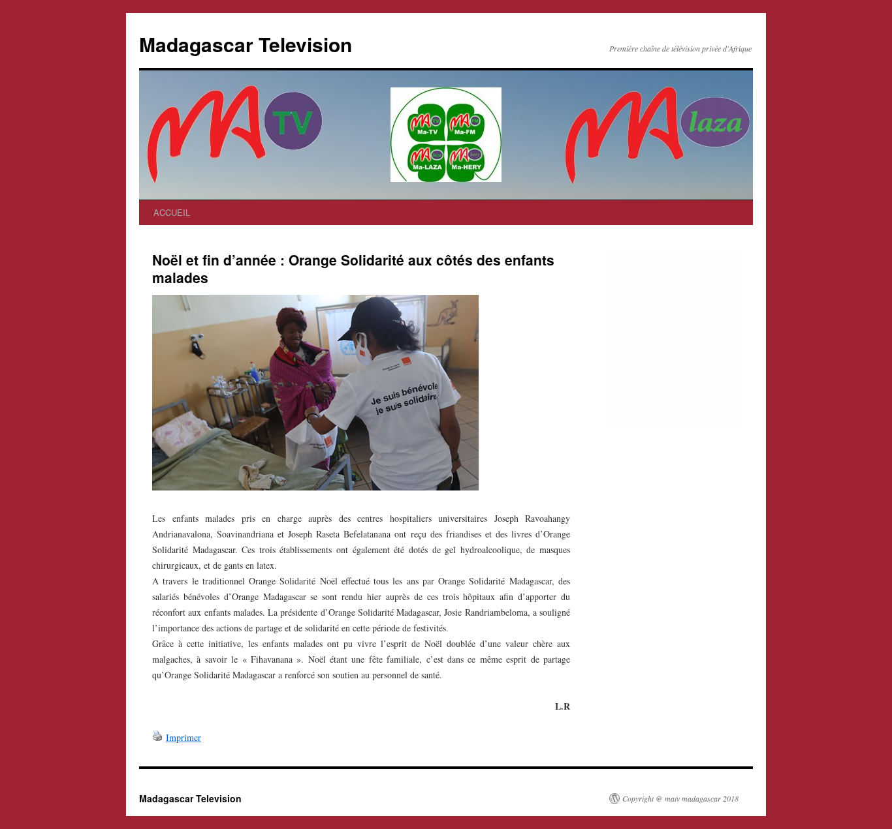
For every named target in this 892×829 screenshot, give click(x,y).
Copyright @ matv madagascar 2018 (680, 798)
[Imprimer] (157, 737)
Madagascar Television (245, 44)
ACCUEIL (171, 212)
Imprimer (183, 737)
